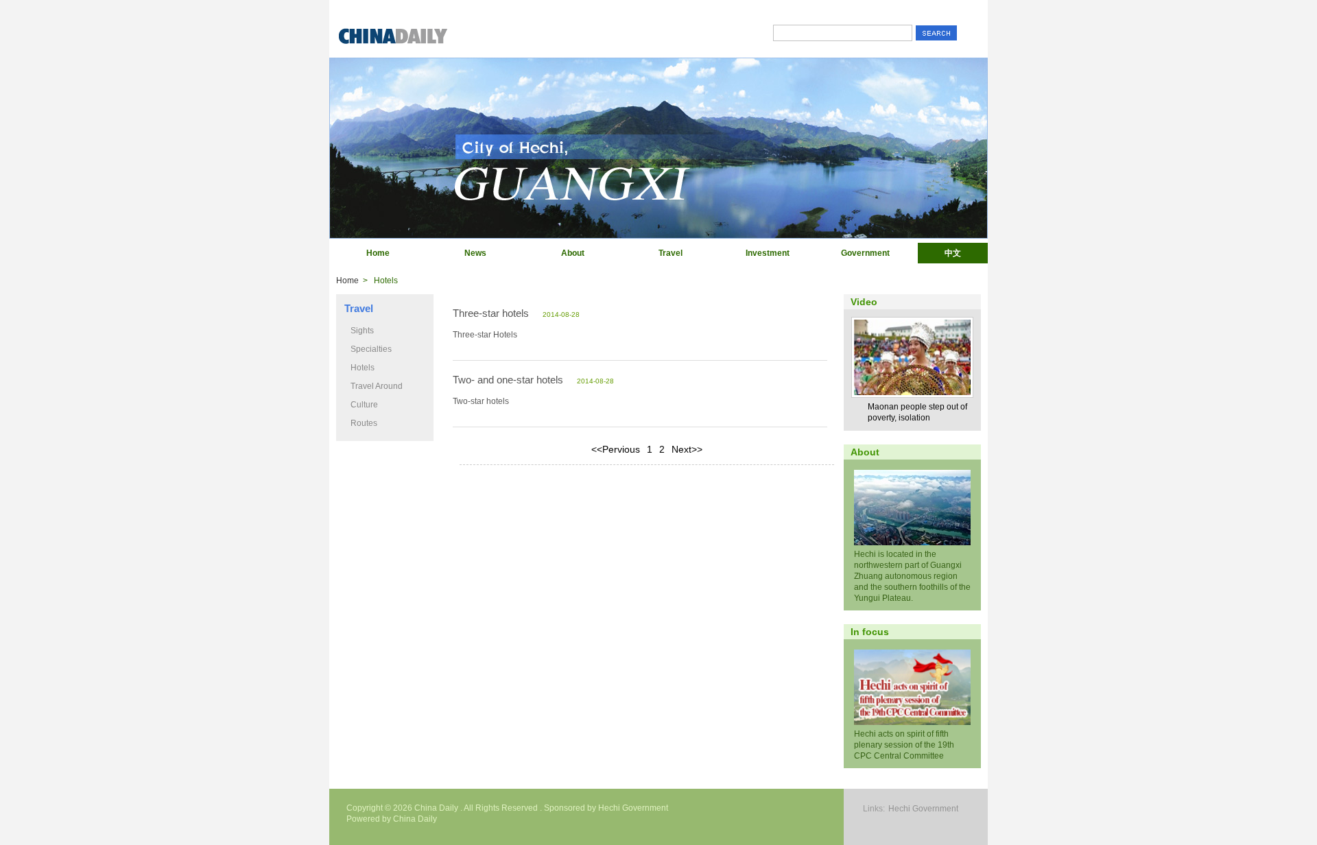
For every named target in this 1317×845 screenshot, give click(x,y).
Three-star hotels (491, 313)
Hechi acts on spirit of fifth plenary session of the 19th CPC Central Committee (904, 745)
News (475, 253)
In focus (870, 631)
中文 (953, 253)
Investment (768, 253)
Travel (670, 253)
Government (865, 253)
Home (378, 253)
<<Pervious (615, 449)
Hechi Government (923, 808)
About (572, 253)
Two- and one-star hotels (508, 379)
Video (864, 301)
